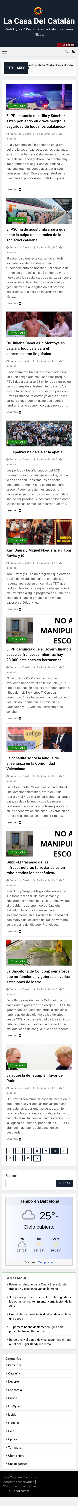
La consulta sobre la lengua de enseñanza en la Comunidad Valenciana (32, 763)
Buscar (11, 1176)
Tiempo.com (46, 1262)
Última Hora (17, 106)
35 (28, 1158)
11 (64, 1151)
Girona (12, 1398)
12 (10, 1158)
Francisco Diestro (20, 134)
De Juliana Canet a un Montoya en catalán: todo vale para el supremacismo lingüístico (35, 348)
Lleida (12, 1414)
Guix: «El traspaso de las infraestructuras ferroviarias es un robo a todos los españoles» (35, 867)
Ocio (11, 1431)
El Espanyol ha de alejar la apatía (34, 452)
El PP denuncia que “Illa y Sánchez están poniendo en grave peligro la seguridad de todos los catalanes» (36, 121)
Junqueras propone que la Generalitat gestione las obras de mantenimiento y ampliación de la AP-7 (40, 1301)
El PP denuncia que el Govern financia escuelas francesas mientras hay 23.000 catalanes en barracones (38, 654)
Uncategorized (17, 1464)
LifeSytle (14, 1406)
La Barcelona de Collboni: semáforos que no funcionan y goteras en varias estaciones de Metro (38, 976)
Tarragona (15, 1447)
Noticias (14, 1423)
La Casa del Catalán (39, 21)
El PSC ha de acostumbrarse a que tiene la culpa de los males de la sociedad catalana (35, 234)
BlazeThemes (21, 1490)
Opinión (13, 1439)
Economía (15, 1390)
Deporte (13, 1381)
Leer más (12, 189)
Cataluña (14, 1373)
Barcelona (15, 1365)
